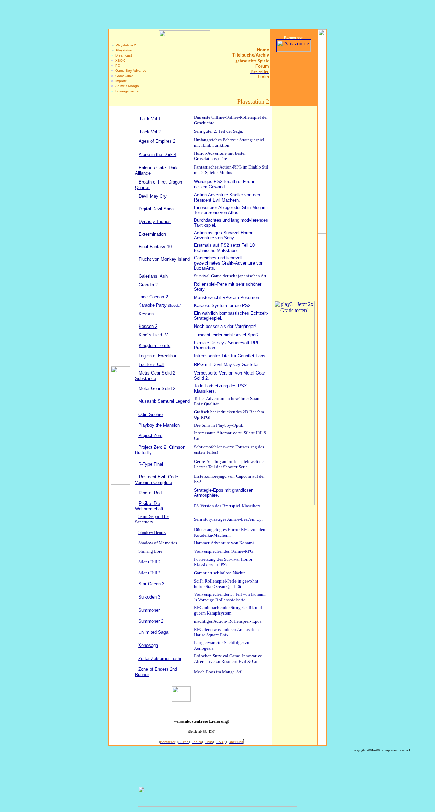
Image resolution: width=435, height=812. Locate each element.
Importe (121, 81)
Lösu (119, 91)
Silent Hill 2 (149, 561)
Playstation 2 (126, 45)
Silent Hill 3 (149, 572)
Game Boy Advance (130, 71)
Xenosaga (148, 645)
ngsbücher (131, 91)
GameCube (124, 76)
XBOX (120, 60)
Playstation (124, 50)
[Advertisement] (294, 79)
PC (117, 65)
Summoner (149, 610)
